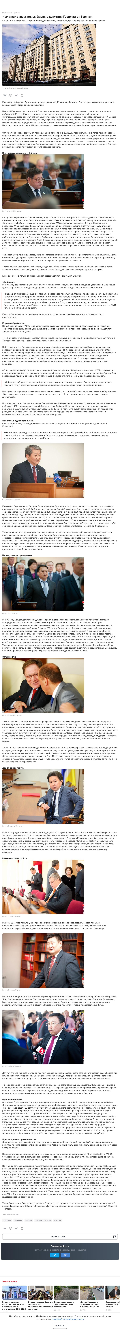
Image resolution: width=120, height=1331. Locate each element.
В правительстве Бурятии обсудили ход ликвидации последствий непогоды (40, 1305)
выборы (29, 1220)
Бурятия (57, 1220)
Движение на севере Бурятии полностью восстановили (64, 1304)
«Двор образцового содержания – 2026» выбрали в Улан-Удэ (89, 1304)
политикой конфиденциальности (68, 1319)
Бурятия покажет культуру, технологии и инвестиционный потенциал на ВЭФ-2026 (14, 1305)
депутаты (7, 1220)
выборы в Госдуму (43, 1220)
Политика (18, 1220)
